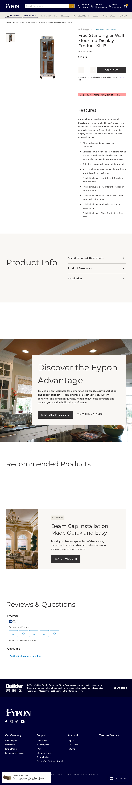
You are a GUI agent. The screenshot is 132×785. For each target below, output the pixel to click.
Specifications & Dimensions (96, 258)
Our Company (13, 735)
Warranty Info (43, 744)
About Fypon (11, 740)
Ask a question (110, 29)
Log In (71, 740)
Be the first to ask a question (25, 656)
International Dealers (14, 752)
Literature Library (44, 752)
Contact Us (42, 740)
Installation (96, 278)
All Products (18, 22)
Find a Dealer (11, 748)
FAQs (39, 748)
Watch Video (64, 559)
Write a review (99, 29)
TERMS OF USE (55, 774)
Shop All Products (55, 415)
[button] (10, 29)
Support (41, 735)
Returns (71, 748)
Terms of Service (109, 735)
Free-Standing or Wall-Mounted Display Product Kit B (49, 22)
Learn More (120, 688)
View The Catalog (90, 414)
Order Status (74, 744)
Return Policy (43, 756)
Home (8, 22)
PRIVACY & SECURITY (76, 774)
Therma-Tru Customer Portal (50, 761)
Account (73, 735)
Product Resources (96, 268)
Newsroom (10, 744)
